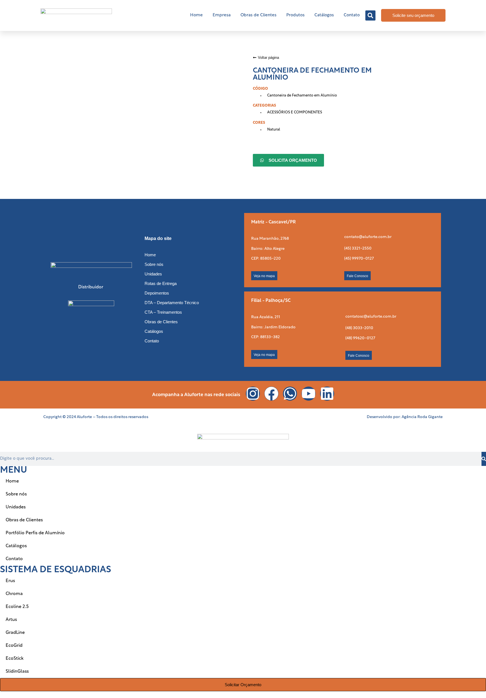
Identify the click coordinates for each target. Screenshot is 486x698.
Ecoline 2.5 (17, 607)
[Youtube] (309, 394)
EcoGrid (14, 645)
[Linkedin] (327, 394)
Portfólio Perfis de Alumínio (35, 533)
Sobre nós (154, 264)
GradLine (15, 632)
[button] (370, 15)
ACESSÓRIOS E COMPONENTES (294, 112)
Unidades (153, 273)
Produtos (295, 15)
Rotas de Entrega (161, 283)
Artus (11, 620)
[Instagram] (253, 394)
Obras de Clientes (258, 15)
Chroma (14, 594)
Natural (273, 129)
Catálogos (324, 15)
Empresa (222, 15)
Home (196, 15)
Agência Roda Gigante (422, 417)
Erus (10, 581)
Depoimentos (157, 293)
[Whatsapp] (290, 394)
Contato (352, 15)
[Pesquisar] (484, 459)
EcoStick (15, 658)
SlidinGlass (17, 671)
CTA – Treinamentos (163, 312)
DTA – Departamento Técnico (172, 302)
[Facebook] (271, 394)
